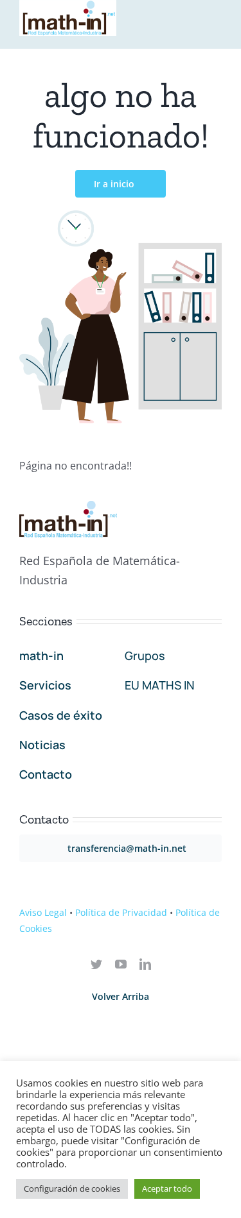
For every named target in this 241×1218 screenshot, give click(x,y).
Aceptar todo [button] (167, 1188)
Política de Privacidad (121, 912)
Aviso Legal (43, 912)
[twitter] (96, 964)
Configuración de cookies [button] (72, 1188)
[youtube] (121, 964)
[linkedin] (145, 964)
